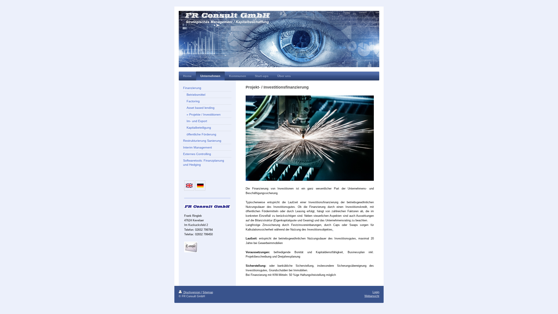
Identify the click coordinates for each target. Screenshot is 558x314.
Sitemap (207, 292)
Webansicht (371, 296)
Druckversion (192, 292)
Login (376, 292)
